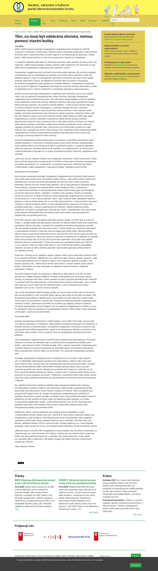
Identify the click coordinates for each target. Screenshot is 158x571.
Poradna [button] (93, 20)
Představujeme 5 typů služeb (117, 62)
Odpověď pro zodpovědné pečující (118, 39)
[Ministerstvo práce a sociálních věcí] (105, 536)
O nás (45, 22)
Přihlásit (135, 556)
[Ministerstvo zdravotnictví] (26, 536)
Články (30, 32)
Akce (54, 20)
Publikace (64, 20)
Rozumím (135, 565)
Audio (83, 20)
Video (74, 20)
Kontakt (106, 20)
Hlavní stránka (22, 22)
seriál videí (121, 65)
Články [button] (34, 20)
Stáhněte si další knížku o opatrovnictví (122, 74)
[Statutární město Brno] (52, 537)
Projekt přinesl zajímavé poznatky (119, 34)
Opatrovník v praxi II (120, 76)
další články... (94, 512)
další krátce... (138, 515)
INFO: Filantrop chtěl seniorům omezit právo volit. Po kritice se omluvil (35, 482)
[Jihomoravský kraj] (79, 537)
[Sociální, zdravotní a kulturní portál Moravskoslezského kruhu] (46, 6)
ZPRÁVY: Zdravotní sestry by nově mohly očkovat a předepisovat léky (77, 482)
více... (17, 509)
